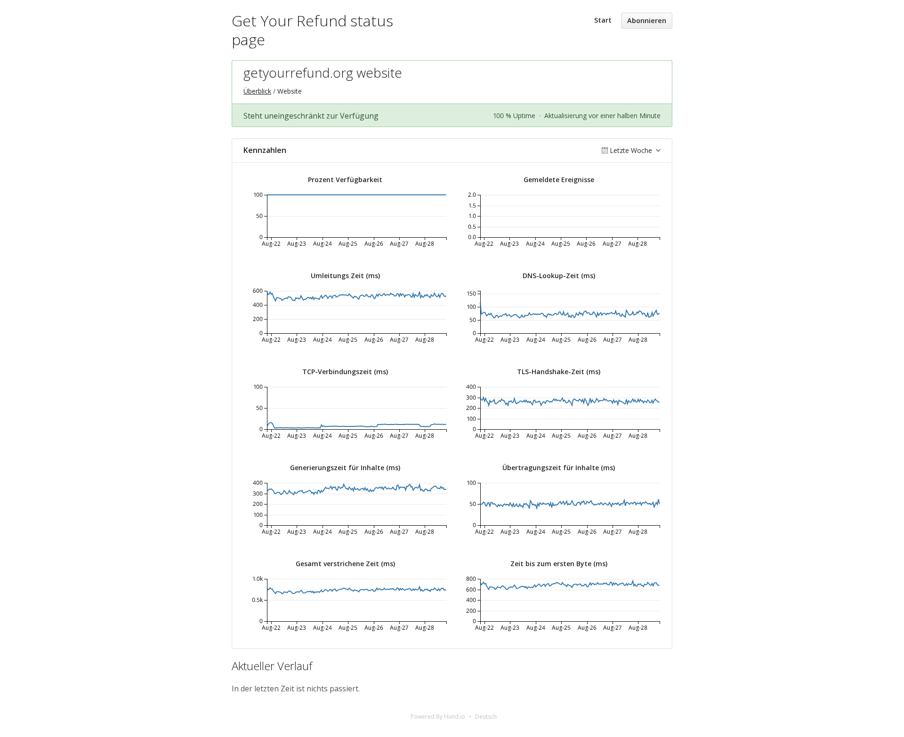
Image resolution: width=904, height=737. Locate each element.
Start (603, 20)
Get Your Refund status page (312, 29)
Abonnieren (646, 20)
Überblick (257, 91)
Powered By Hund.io (438, 717)
